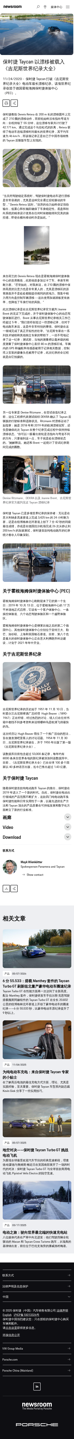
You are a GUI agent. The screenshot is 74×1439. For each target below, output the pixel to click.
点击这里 (11, 1328)
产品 (7, 974)
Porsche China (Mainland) (17, 1370)
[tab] (37, 818)
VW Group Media (12, 1348)
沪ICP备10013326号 (26, 1315)
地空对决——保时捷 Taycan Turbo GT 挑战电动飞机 (35, 1152)
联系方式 (8, 850)
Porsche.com (10, 1359)
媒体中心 (56, 7)
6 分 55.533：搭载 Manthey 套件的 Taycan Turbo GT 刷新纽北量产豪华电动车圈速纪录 (37, 983)
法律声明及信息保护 (15, 1286)
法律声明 (62, 1310)
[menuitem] (37, 1275)
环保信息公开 (11, 1335)
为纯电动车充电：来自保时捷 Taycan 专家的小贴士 (36, 1074)
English (7, 1315)
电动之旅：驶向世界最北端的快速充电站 (35, 1232)
